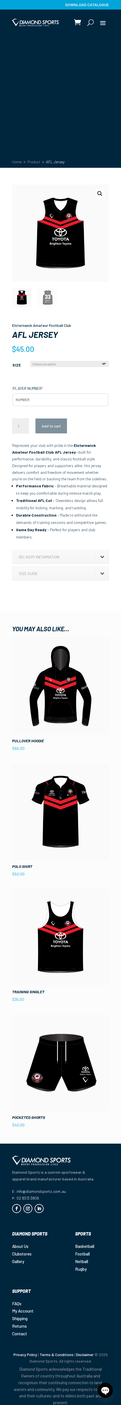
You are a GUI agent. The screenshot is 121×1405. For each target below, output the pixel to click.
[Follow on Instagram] (27, 1208)
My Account (22, 1310)
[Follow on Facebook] (16, 1208)
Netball (81, 1261)
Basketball (84, 1246)
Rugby (81, 1268)
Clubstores (22, 1253)
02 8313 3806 (28, 1198)
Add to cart (51, 426)
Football (82, 1253)
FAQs (16, 1303)
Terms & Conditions (56, 1354)
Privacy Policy (25, 1354)
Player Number (37, 388)
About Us (20, 1246)
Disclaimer (85, 1354)
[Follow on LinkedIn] (39, 1208)
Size (16, 365)
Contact (19, 1333)
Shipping (20, 1318)
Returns (19, 1326)
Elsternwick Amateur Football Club (41, 325)
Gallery (18, 1261)
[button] (100, 194)
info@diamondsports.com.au (41, 1191)
